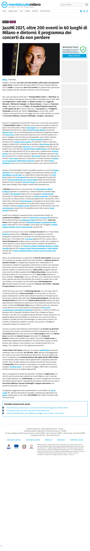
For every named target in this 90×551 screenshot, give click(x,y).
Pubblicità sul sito (76, 440)
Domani (27, 11)
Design (12, 22)
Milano (4, 80)
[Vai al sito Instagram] (87, 11)
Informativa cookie (33, 440)
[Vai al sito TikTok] (84, 11)
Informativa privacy (14, 440)
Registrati (74, 56)
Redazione (61, 440)
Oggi (21, 11)
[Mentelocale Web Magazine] (17, 5)
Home (4, 11)
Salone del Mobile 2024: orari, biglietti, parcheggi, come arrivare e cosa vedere (35, 413)
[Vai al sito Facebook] (81, 11)
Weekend (35, 11)
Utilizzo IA (48, 440)
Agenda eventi (13, 11)
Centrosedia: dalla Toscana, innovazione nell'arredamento (28, 410)
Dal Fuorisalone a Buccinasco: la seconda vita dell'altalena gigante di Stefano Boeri (37, 408)
